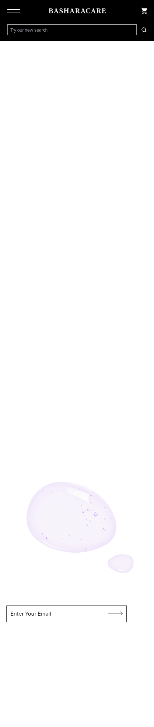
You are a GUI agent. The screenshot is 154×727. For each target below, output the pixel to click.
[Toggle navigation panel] (15, 11)
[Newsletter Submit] (116, 614)
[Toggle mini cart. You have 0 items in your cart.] (144, 10)
